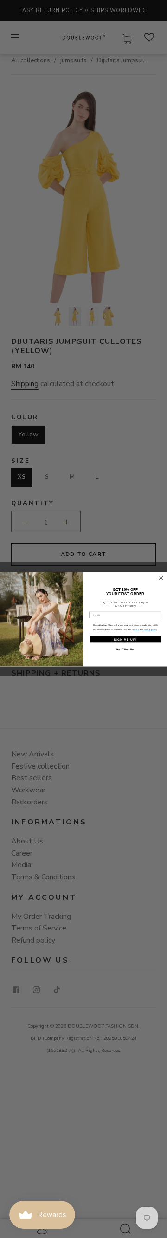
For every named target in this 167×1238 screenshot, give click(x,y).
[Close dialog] (161, 578)
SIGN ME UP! (125, 639)
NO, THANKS (125, 649)
